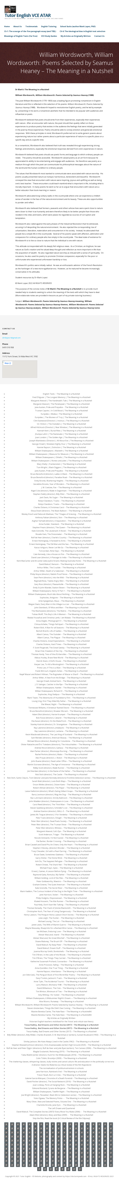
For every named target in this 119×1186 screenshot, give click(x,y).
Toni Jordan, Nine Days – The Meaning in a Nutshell (61, 551)
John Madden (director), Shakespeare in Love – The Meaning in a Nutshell (61, 801)
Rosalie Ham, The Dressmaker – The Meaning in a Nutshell (61, 534)
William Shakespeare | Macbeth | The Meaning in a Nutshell (61, 450)
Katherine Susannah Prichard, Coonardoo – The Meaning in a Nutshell (61, 961)
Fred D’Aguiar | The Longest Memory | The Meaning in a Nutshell (61, 397)
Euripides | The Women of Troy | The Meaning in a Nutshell (61, 417)
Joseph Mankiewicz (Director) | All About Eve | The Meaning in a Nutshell (61, 440)
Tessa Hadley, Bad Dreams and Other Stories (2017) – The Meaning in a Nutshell (61, 1031)
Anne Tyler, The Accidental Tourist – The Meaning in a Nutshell (61, 981)
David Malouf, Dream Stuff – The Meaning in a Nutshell (61, 948)
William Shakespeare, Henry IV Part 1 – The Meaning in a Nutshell (61, 591)
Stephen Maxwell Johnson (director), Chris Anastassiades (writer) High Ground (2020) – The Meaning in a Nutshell (61, 1045)
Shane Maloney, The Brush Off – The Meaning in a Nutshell (61, 941)
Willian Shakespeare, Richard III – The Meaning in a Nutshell (61, 691)
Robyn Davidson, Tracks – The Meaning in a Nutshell (61, 501)
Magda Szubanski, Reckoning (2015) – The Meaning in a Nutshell (61, 1051)
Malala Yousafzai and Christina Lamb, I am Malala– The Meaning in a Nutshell (61, 617)
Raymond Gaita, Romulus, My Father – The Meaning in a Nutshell (61, 874)
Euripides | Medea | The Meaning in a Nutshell (61, 414)
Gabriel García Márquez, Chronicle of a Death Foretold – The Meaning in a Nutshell (61, 1078)
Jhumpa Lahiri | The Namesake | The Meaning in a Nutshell (61, 434)
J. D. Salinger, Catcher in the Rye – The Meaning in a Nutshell (61, 684)
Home (7, 26)
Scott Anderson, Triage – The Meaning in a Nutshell (61, 834)
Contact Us (99, 36)
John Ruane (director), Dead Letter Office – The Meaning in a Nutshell (61, 761)
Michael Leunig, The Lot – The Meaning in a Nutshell (61, 921)
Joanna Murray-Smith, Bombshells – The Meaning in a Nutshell (61, 951)
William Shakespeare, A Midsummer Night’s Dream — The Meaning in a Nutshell (61, 998)
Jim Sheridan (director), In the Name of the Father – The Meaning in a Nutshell (61, 771)
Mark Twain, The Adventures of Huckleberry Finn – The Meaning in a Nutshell (61, 697)
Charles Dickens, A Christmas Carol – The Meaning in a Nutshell (61, 507)
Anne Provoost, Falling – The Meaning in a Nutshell (61, 965)
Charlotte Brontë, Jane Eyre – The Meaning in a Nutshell (61, 1105)
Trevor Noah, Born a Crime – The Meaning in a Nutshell (61, 1075)
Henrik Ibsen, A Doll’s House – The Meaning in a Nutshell (61, 661)
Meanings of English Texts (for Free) (20, 36)
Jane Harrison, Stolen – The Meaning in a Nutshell (61, 894)
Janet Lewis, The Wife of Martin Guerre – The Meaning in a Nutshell (61, 924)
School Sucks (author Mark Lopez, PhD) (78, 26)
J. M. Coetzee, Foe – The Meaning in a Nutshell (61, 487)
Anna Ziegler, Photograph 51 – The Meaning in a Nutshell (61, 621)
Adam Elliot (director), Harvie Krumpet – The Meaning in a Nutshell (61, 714)
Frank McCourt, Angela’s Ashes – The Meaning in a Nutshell (61, 671)
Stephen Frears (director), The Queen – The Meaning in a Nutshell (61, 527)
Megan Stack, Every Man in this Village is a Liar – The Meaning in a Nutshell (61, 604)
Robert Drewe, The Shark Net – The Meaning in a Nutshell (61, 864)
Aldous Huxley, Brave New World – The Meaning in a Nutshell (61, 657)
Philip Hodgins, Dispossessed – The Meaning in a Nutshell (61, 898)
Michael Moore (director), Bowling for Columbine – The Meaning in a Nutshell (61, 741)
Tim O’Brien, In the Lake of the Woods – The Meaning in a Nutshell (61, 954)
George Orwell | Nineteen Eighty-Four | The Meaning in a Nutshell (61, 444)
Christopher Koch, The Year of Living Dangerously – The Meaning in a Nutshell (61, 911)
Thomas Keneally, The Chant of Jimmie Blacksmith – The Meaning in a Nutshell (61, 908)
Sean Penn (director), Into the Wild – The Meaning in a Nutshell (61, 577)
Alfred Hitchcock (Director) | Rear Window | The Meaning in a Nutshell (61, 427)
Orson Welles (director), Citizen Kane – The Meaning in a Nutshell (61, 784)
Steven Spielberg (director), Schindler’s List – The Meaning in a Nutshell (61, 808)
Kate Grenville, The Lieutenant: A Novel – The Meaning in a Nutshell (61, 531)
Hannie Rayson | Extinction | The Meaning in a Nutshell (61, 447)
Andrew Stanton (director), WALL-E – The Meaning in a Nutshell (61, 811)
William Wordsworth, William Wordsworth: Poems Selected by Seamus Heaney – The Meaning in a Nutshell (61, 1005)
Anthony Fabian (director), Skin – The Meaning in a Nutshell (61, 517)
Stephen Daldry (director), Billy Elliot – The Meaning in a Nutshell (61, 494)
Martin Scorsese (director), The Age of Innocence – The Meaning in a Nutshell (61, 764)
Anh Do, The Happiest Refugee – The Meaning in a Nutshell (61, 861)
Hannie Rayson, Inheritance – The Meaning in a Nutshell (61, 971)
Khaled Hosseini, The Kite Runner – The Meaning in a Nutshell (61, 901)
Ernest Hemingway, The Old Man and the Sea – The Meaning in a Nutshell (61, 544)
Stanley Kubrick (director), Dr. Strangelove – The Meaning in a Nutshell (61, 724)
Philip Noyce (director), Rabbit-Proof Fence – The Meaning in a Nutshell (61, 574)
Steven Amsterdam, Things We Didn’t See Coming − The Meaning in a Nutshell (61, 1008)
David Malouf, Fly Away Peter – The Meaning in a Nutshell (61, 944)
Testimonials (31, 26)
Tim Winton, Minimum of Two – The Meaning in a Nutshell (61, 991)
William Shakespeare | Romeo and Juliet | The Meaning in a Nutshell (61, 460)
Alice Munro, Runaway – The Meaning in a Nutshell (61, 1001)
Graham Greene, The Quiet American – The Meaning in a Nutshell (61, 884)
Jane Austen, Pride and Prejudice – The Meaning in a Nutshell (61, 407)
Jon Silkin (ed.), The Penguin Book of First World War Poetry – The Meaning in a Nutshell (61, 975)
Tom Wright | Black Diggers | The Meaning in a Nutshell (61, 467)
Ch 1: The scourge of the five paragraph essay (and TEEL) (30, 31)
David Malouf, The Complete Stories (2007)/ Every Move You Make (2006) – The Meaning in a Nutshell (61, 1111)
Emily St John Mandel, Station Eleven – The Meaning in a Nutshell (61, 587)
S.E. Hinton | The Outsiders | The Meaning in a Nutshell (61, 424)
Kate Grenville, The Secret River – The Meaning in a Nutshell (61, 888)
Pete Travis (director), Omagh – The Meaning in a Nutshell (61, 818)
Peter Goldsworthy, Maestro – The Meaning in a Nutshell (61, 881)
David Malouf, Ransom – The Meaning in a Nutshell (61, 564)
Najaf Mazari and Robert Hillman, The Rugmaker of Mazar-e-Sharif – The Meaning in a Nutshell (61, 674)
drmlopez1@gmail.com (11, 338)
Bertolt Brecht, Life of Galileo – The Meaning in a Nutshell (61, 631)
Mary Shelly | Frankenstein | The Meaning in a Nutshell (61, 464)
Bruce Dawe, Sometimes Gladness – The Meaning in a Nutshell (61, 854)
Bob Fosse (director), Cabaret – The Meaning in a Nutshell (61, 718)
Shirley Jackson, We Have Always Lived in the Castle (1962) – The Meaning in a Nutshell (61, 1041)
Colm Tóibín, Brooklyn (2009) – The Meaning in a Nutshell (61, 1058)
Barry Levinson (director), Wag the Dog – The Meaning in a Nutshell (61, 794)
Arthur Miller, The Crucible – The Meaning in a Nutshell (61, 567)
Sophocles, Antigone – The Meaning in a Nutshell (61, 597)
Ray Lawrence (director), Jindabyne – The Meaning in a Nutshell (61, 727)
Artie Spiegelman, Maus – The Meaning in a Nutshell (61, 601)
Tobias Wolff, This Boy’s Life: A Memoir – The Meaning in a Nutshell (61, 614)
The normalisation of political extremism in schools (61, 1068)
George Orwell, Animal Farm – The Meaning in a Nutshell (61, 681)
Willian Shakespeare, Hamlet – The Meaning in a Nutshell (61, 687)
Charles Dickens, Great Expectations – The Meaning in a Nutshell (61, 641)
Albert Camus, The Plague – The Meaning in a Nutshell (61, 637)
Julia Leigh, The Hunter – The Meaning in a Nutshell (61, 918)
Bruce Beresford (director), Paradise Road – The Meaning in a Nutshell (61, 477)
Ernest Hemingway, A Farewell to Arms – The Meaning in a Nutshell (61, 541)
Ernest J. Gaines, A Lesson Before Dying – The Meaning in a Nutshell (61, 871)
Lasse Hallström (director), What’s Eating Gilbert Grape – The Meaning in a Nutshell (61, 791)
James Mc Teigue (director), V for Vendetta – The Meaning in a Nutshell (61, 814)
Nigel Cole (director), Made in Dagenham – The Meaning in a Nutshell (61, 490)
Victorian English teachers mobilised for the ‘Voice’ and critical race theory (61, 1021)
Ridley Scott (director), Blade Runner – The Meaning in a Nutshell (61, 768)
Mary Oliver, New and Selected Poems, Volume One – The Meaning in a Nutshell (61, 1101)
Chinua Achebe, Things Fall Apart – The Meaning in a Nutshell (61, 624)
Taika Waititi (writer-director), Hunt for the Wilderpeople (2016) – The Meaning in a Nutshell (61, 1055)
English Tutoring (48, 26)
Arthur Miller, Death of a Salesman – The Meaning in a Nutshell (61, 571)
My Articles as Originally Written (76, 36)
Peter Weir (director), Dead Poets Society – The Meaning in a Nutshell (61, 821)
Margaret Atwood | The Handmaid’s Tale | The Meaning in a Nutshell (61, 400)
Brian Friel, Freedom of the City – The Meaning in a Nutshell (61, 651)
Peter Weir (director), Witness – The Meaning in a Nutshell (61, 828)
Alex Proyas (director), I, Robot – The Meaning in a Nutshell (61, 758)
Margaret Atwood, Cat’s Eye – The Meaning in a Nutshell (61, 831)
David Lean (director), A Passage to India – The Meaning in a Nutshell (61, 557)
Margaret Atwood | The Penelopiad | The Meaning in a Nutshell (61, 404)
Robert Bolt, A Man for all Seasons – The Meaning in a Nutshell (61, 627)
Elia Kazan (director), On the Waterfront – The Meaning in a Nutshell (61, 721)
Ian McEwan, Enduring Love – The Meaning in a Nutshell (61, 931)
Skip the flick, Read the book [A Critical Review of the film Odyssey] (61, 1118)
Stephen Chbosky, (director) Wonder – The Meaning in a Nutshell (61, 848)
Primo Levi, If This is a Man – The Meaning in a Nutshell (61, 667)
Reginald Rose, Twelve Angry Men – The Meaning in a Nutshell (61, 581)
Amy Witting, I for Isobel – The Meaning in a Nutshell (61, 995)
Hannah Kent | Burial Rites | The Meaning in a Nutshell (61, 430)
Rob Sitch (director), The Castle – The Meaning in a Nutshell (61, 774)
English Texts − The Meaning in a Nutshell (61, 394)
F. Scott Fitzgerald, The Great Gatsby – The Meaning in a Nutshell (61, 647)
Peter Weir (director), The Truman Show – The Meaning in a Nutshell (61, 824)
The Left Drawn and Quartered (61, 1108)
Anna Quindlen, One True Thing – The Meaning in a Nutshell (61, 968)
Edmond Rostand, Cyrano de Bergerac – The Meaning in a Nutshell (61, 1088)
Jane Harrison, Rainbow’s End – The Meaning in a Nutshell (61, 1071)
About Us (17, 26)
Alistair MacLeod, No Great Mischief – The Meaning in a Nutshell (61, 938)
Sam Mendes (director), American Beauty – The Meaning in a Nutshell (61, 737)
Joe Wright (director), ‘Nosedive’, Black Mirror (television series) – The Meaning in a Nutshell (61, 1095)
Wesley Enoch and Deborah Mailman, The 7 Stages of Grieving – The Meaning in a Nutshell (61, 514)
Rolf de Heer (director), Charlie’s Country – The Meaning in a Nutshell (61, 537)
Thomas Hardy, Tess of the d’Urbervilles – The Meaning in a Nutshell (61, 654)
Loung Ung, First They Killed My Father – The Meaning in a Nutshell (61, 701)
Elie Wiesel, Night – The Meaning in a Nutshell (61, 704)
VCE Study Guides (49, 36)
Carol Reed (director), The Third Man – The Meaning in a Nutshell (61, 804)
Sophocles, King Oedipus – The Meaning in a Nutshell (61, 694)
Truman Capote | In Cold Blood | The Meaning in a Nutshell (61, 410)
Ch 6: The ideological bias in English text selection (82, 31)
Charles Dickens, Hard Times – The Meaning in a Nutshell (61, 644)
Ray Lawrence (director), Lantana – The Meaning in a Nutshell (61, 731)
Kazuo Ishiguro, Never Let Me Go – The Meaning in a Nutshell (61, 547)
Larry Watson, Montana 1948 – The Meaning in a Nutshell (61, 984)
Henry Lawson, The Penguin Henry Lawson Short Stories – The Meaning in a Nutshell (61, 914)
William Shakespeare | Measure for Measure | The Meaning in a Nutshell (61, 454)
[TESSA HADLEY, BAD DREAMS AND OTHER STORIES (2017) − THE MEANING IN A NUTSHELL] (111, 1161)
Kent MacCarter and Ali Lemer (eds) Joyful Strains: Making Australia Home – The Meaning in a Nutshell (61, 561)
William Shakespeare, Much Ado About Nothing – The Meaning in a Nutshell (61, 594)
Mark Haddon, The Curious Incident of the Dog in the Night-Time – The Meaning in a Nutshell (61, 891)
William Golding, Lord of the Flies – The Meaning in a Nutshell (61, 878)
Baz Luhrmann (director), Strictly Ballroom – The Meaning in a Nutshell (61, 798)
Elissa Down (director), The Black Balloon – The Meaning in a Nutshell (61, 510)
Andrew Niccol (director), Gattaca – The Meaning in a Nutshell (61, 748)
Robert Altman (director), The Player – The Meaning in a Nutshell (61, 788)
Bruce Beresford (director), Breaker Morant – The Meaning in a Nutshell (61, 711)
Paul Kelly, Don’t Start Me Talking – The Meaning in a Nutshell (61, 904)
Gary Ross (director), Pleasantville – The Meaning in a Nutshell (61, 584)
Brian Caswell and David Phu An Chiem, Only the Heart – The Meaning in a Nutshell (61, 844)
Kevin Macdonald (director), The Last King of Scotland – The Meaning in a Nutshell (61, 734)
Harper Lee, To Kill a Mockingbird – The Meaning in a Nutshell (61, 664)
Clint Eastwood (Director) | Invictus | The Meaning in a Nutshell (61, 420)
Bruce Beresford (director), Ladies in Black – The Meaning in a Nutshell (61, 474)
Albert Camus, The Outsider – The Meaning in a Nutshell (61, 634)
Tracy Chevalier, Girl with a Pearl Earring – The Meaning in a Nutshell (61, 851)
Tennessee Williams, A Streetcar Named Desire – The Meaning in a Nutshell (61, 707)
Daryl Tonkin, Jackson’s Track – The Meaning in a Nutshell (61, 978)
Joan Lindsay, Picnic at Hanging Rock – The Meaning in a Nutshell (61, 1085)
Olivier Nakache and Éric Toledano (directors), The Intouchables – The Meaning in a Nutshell (61, 744)
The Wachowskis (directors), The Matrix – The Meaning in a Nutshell (61, 611)
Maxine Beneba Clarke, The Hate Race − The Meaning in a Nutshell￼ (61, 1011)
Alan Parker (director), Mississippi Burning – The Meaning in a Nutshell (61, 751)
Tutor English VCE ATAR (28, 15)
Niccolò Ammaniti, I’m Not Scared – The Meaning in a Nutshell (61, 838)
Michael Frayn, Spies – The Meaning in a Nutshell (61, 868)
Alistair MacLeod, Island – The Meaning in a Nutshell (61, 934)
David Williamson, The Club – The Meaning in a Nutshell (61, 988)
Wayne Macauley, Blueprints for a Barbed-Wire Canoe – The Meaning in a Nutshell (61, 928)
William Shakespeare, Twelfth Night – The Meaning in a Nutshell (61, 1091)
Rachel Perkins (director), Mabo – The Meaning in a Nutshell (61, 754)
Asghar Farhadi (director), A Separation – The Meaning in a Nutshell (61, 521)
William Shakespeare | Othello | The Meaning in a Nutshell (61, 457)
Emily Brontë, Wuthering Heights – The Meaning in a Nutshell (61, 480)
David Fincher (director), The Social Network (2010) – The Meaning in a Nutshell (61, 1081)
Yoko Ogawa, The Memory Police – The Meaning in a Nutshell (61, 1098)
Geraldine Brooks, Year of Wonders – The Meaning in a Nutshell (61, 484)
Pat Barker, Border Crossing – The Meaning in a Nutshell (61, 841)
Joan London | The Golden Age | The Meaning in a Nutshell (61, 437)
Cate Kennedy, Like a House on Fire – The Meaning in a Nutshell (61, 554)
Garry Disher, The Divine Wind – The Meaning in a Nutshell (61, 858)
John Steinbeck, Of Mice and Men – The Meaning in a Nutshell (61, 607)
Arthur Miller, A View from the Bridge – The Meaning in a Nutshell (61, 677)
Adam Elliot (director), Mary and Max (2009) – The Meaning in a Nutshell (61, 1115)
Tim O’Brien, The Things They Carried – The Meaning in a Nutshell (61, 958)
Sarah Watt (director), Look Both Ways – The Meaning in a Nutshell (61, 781)
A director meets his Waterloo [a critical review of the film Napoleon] (61, 1065)
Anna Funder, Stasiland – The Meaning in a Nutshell (61, 524)
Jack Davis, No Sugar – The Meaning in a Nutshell (61, 497)
